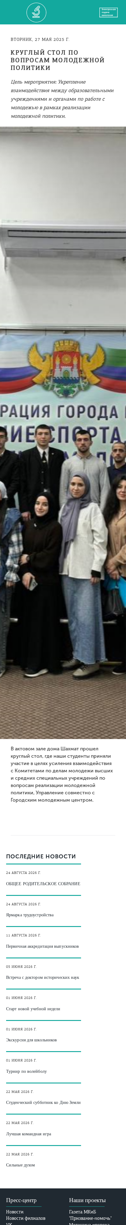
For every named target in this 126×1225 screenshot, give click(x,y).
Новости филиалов (25, 1218)
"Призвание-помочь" (90, 1218)
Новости (15, 1212)
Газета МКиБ (82, 1212)
